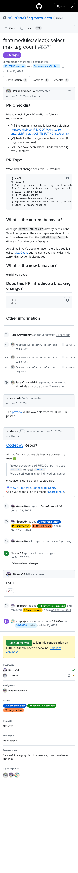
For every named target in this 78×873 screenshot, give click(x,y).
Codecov (14, 445)
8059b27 (70, 357)
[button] (35, 96)
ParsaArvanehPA (24, 91)
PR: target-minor (42, 525)
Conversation (17, 79)
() (16, 469)
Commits (41, 79)
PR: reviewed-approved (52, 605)
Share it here (56, 491)
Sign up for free (19, 642)
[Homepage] (39, 6)
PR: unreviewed (20, 525)
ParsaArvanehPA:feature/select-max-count (47, 66)
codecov (12, 431)
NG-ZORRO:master (14, 66)
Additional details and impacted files (31, 480)
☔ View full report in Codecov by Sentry (31, 487)
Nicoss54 (21, 506)
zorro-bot (13, 398)
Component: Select (49, 521)
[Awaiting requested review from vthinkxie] (73, 675)
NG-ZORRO (17, 18)
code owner (41, 386)
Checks (62, 79)
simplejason (11, 61)
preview (17, 412)
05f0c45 (70, 345)
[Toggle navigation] (6, 6)
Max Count (21, 252)
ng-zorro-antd (40, 18)
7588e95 (70, 367)
